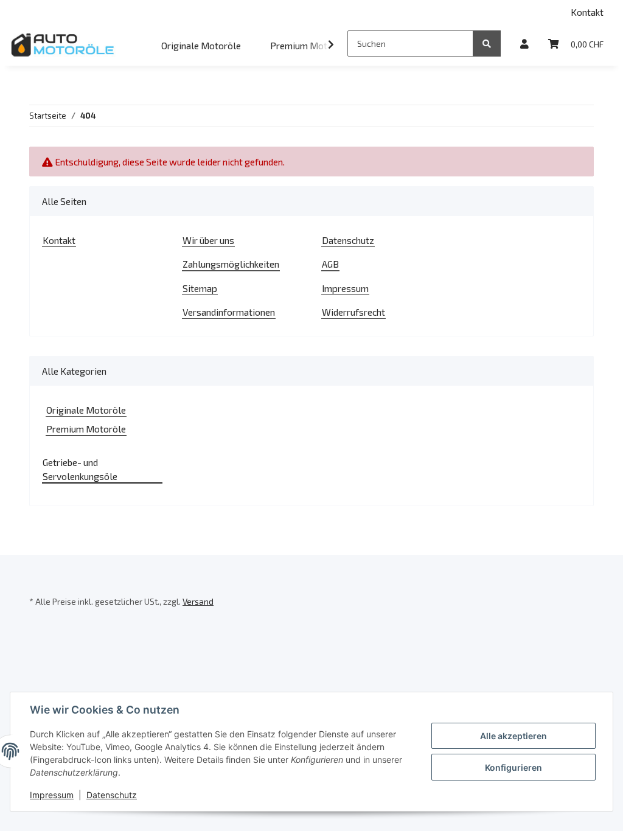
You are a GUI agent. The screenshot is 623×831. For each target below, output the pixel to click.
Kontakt (587, 12)
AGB (330, 263)
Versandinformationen (229, 312)
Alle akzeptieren (513, 736)
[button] (524, 43)
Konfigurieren (513, 767)
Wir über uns (208, 240)
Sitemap (200, 288)
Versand (198, 601)
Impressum (345, 288)
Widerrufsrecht (353, 312)
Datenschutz (348, 240)
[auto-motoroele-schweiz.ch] (63, 44)
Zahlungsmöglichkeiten (231, 263)
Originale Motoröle (86, 409)
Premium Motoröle (86, 428)
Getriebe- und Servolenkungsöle (80, 469)
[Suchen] (487, 43)
